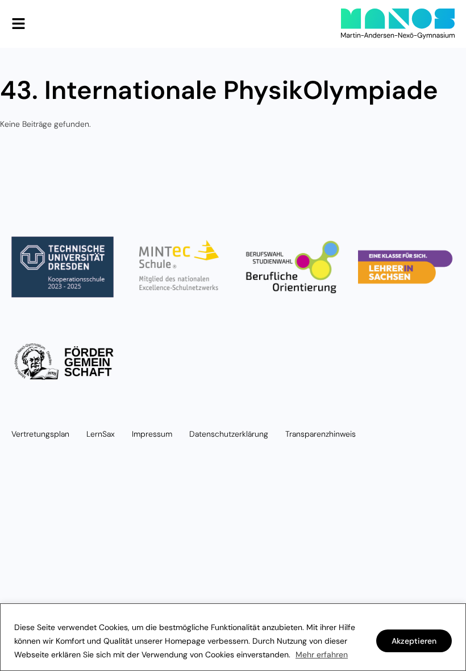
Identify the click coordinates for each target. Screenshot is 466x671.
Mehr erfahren (322, 654)
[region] (233, 637)
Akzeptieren (414, 641)
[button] (18, 24)
